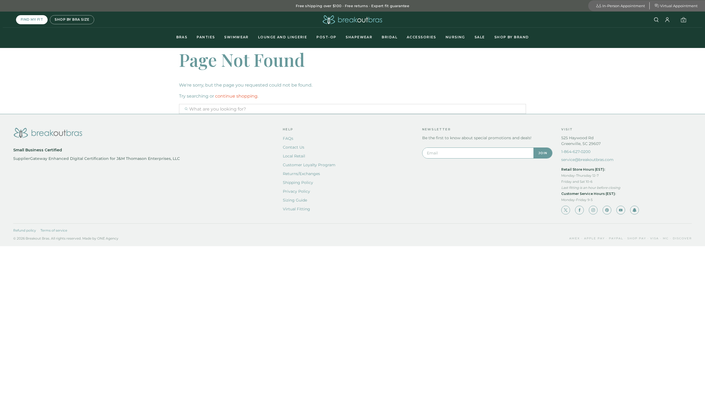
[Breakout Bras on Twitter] (565, 210)
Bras (182, 37)
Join (542, 153)
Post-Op (326, 37)
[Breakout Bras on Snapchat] (634, 210)
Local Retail (294, 156)
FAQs (288, 138)
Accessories (421, 37)
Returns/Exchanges (301, 173)
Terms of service (53, 230)
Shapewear (359, 37)
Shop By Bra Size (72, 19)
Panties (206, 37)
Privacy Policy (296, 191)
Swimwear (236, 37)
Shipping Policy (298, 182)
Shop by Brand (511, 37)
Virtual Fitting (296, 208)
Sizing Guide (295, 200)
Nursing (455, 37)
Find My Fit (32, 19)
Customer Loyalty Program (309, 164)
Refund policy (24, 230)
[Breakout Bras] (352, 20)
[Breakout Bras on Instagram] (593, 210)
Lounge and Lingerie (282, 37)
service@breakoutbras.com (587, 159)
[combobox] (352, 109)
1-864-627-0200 (575, 151)
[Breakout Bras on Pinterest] (607, 210)
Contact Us (293, 147)
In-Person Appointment (623, 6)
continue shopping (236, 96)
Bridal (389, 37)
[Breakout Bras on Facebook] (579, 210)
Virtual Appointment (679, 6)
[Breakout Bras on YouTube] (620, 210)
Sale (479, 37)
